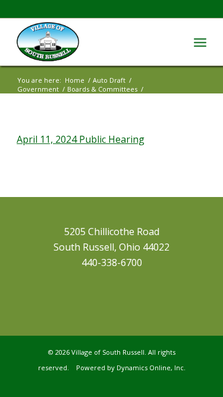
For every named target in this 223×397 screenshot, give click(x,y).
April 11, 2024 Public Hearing (81, 139)
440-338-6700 (111, 262)
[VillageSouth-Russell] (92, 41)
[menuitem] (200, 41)
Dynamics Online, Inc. (151, 367)
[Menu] (200, 41)
